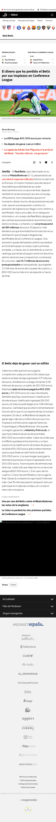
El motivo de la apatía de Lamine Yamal (19, 10)
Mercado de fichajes (26, 20)
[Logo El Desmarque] (28, 674)
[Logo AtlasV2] (28, 746)
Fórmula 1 (49, 20)
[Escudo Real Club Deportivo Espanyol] (29, 28)
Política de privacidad (28, 780)
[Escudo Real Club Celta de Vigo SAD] (14, 28)
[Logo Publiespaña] (28, 755)
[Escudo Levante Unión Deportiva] (43, 28)
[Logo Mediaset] (28, 626)
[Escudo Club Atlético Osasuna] (53, 28)
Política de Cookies (28, 787)
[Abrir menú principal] (52, 15)
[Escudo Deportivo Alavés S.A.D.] (19, 28)
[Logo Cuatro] (28, 655)
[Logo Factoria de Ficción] (28, 683)
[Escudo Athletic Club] (4, 28)
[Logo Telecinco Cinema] (28, 728)
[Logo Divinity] (28, 664)
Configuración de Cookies (28, 784)
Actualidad (9, 598)
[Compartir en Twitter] (40, 162)
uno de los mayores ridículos (18, 179)
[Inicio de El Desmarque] (5, 15)
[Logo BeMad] (28, 710)
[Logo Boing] (28, 692)
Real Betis (8, 35)
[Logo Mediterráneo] (28, 764)
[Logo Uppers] (28, 719)
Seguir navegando (13, 613)
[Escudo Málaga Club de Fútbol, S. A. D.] (48, 28)
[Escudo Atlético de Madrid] (9, 28)
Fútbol (14, 15)
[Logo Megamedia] (29, 800)
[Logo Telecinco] (28, 646)
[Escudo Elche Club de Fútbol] (24, 28)
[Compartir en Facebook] (52, 162)
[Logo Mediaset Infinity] (28, 637)
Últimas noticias (9, 20)
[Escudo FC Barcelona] (34, 28)
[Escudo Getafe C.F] (38, 28)
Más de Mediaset (12, 606)
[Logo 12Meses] (28, 737)
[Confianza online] (28, 812)
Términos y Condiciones (28, 777)
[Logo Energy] (28, 701)
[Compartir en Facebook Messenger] (46, 162)
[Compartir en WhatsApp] (34, 162)
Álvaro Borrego (8, 129)
